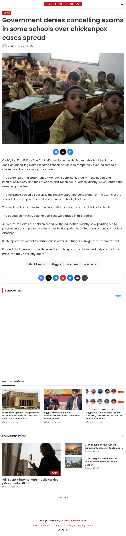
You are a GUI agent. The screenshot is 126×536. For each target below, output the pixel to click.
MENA (10, 46)
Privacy (81, 525)
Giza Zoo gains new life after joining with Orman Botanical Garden (101, 461)
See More (63, 497)
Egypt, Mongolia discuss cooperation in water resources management (62, 415)
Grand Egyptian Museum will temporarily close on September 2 (104, 446)
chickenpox (38, 264)
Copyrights (70, 525)
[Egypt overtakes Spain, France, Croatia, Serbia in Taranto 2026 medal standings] (105, 399)
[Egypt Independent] (63, 4)
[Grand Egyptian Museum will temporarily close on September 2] (73, 449)
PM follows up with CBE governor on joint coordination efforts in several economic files (20, 415)
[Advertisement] (63, 338)
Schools (91, 264)
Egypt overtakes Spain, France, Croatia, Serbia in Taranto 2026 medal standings (104, 415)
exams (74, 264)
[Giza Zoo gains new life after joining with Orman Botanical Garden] (73, 462)
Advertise (45, 525)
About (36, 525)
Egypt (7, 12)
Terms (90, 525)
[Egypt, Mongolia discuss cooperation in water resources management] (63, 399)
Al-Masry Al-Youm (70, 520)
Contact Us (57, 525)
